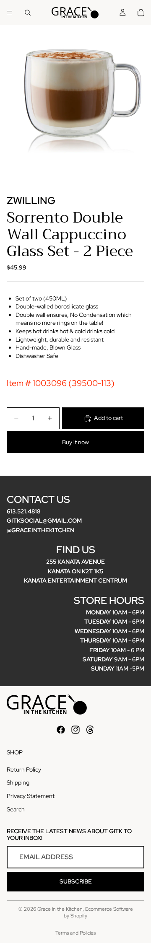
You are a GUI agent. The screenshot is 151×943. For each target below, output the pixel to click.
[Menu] (9, 12)
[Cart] (141, 12)
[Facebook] (61, 730)
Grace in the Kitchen (60, 909)
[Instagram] (75, 730)
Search (16, 809)
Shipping (18, 783)
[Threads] (90, 730)
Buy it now (75, 442)
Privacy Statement (31, 796)
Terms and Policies (75, 933)
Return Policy (24, 769)
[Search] (27, 12)
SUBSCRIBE (76, 881)
